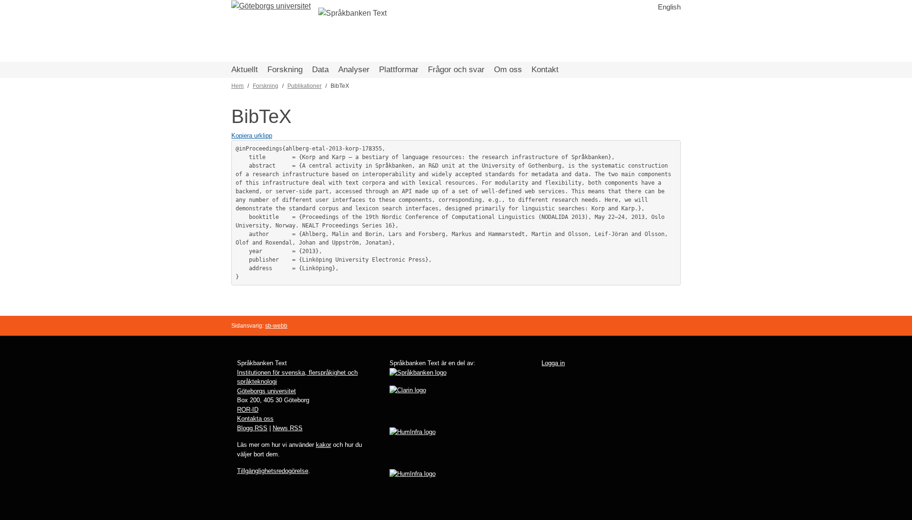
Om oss (508, 69)
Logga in (553, 363)
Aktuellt (244, 69)
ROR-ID (247, 409)
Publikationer (304, 86)
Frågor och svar (456, 69)
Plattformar (398, 69)
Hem (237, 86)
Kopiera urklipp (251, 135)
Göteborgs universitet (266, 391)
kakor (323, 444)
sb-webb (276, 325)
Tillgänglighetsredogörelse (272, 470)
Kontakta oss (255, 418)
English (669, 7)
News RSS (288, 428)
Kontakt (545, 69)
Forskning (285, 69)
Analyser (354, 69)
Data (320, 69)
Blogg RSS (252, 428)
